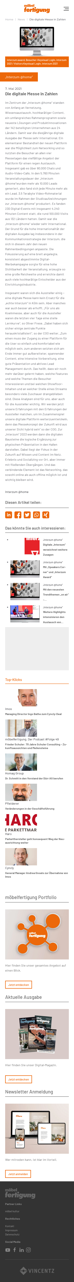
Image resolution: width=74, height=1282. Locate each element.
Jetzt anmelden (18, 1174)
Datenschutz (12, 1234)
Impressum (11, 1230)
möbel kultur (12, 1211)
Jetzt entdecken (18, 984)
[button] (66, 8)
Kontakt (9, 1226)
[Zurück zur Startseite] (37, 8)
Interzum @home (17, 492)
